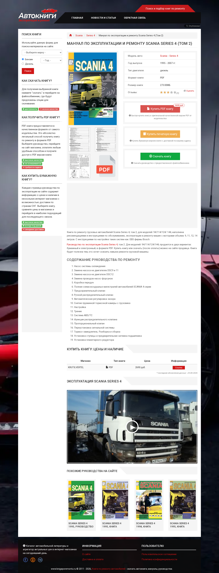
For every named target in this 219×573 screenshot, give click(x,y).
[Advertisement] (132, 205)
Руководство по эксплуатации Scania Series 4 (92, 244)
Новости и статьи (103, 17)
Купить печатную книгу (161, 134)
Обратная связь (135, 17)
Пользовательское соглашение (159, 554)
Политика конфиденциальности (159, 559)
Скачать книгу (161, 156)
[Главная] (70, 35)
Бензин (29, 59)
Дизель (29, 63)
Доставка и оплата (92, 559)
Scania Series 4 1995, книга (111, 525)
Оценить (190, 91)
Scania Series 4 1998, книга (145, 525)
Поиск (27, 71)
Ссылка (178, 368)
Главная (77, 17)
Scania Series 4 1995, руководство (80, 525)
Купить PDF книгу (165, 107)
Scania (79, 35)
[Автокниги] (37, 15)
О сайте (86, 554)
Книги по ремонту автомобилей (108, 569)
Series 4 (90, 35)
